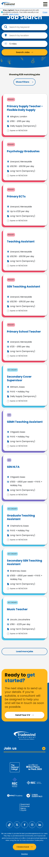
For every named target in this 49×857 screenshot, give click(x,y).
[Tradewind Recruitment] (8, 4)
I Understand (23, 847)
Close (45, 12)
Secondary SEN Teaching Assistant (24, 562)
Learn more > (14, 14)
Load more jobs (24, 651)
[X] (17, 824)
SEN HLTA (13, 467)
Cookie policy (39, 840)
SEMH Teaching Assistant (25, 422)
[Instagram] (32, 824)
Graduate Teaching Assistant (21, 517)
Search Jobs (23, 52)
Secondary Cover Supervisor (19, 378)
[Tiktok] (9, 824)
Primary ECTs (16, 196)
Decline (24, 854)
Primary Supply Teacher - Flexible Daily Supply (25, 108)
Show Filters (22, 81)
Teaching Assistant (20, 241)
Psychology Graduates (23, 151)
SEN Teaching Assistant (23, 286)
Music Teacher (17, 609)
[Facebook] (24, 824)
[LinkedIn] (39, 824)
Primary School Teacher (24, 331)
